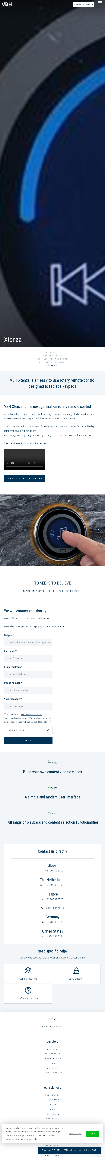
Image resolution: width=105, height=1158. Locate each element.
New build (52, 1100)
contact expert (83, 4)
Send (28, 740)
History (52, 1049)
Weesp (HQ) (52, 1146)
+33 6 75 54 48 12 (54, 907)
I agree (92, 1133)
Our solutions (52, 1087)
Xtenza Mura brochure (24, 479)
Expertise (52, 1119)
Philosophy (52, 1054)
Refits (53, 1105)
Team (52, 1063)
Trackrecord (52, 1059)
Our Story (52, 1041)
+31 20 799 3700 (54, 870)
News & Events (52, 1073)
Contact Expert (52, 1027)
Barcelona (52, 1155)
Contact (52, 1019)
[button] (6, 529)
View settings (75, 1133)
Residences (52, 1095)
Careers (52, 1068)
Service (52, 1109)
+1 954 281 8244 (54, 936)
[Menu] (100, 3)
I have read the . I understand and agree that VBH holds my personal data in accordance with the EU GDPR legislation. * (27, 718)
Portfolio (52, 1114)
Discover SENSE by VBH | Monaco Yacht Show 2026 (69, 1150)
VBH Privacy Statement (31, 714)
